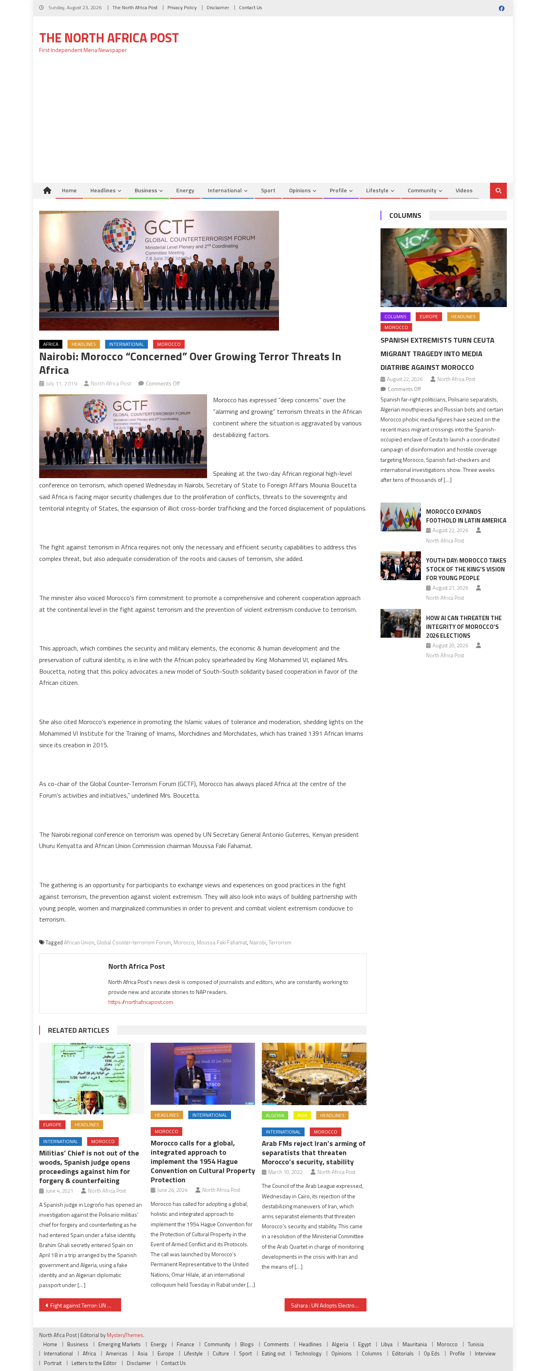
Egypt (364, 1344)
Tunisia (476, 1344)
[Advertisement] (273, 123)
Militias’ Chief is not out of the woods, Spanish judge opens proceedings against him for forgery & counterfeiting (89, 1166)
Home (69, 190)
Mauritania (415, 1344)
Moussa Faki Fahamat (222, 942)
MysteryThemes (125, 1335)
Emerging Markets (119, 1344)
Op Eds (432, 1353)
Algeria (275, 1115)
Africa (50, 344)
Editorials (403, 1353)
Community (422, 190)
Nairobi (257, 942)
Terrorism (280, 942)
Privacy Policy (182, 7)
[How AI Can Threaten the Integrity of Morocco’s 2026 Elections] (401, 623)
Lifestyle (377, 190)
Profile (338, 190)
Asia (302, 1115)
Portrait (53, 1363)
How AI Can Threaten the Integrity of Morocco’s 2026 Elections (464, 626)
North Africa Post (111, 383)
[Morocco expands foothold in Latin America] (401, 517)
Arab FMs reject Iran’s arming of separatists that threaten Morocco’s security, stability (314, 1152)
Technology (308, 1353)
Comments (276, 1344)
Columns (405, 215)
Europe (52, 1124)
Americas (117, 1353)
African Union (79, 942)
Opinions (300, 190)
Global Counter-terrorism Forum (134, 942)
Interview (485, 1353)
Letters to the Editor (94, 1363)
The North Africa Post (134, 7)
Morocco (169, 344)
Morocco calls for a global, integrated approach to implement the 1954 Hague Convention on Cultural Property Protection (203, 1161)
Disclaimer (218, 7)
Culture (221, 1353)
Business (146, 190)
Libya (387, 1344)
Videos (464, 190)
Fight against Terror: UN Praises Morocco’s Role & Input (85, 1305)
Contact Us (250, 7)
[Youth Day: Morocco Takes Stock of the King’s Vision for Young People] (401, 565)
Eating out (273, 1353)
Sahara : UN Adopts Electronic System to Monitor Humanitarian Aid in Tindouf (329, 1305)
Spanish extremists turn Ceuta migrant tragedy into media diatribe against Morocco (437, 354)
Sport (268, 190)
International (225, 190)
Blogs (247, 1344)
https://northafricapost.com (140, 1002)
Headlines (103, 190)
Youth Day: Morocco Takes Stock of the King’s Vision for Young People (466, 569)
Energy (185, 190)
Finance (185, 1344)
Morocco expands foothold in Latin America (466, 516)
